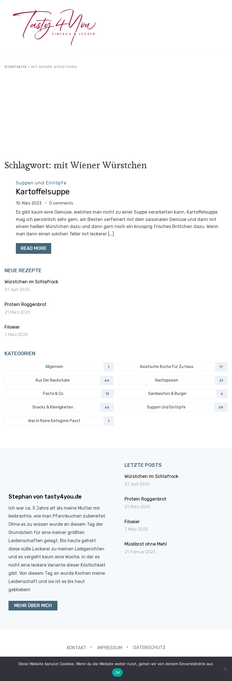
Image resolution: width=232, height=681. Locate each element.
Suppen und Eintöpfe (41, 183)
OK (117, 672)
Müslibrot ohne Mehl (145, 544)
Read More (33, 248)
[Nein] (225, 669)
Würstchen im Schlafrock (31, 281)
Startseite (16, 67)
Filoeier (12, 327)
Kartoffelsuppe (43, 191)
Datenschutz (149, 647)
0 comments (61, 203)
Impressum (109, 647)
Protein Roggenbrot (25, 304)
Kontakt (76, 647)
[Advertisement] (116, 112)
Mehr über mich (33, 605)
